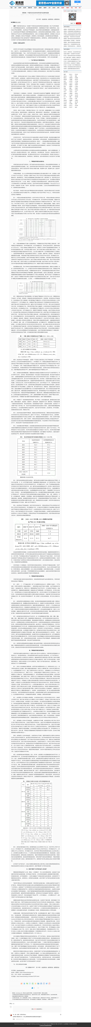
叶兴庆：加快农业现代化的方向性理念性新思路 (73, 55)
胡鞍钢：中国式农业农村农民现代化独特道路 (73, 33)
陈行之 (70, 74)
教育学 (45, 7)
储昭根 (70, 100)
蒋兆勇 (76, 96)
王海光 (76, 86)
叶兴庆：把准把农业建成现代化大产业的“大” (73, 61)
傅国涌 (70, 77)
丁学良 (70, 76)
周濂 (65, 88)
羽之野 (76, 105)
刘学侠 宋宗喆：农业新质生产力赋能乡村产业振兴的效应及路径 (77, 63)
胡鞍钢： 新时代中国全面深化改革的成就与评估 (74, 42)
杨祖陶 (65, 83)
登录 (35, 1009)
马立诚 (76, 81)
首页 (11, 7)
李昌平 (76, 84)
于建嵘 (70, 79)
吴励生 (65, 103)
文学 (49, 7)
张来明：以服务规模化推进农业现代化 (72, 68)
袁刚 (70, 102)
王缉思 (65, 90)
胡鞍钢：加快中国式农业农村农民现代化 (72, 38)
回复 (14, 1019)
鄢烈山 (65, 77)
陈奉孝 (70, 90)
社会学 (35, 7)
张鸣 (65, 86)
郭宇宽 (70, 81)
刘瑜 (76, 98)
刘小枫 (70, 95)
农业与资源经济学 (26, 974)
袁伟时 (65, 93)
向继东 (76, 83)
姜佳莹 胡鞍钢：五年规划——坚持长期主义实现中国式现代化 (76, 40)
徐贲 (65, 81)
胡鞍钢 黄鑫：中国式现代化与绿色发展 (72, 36)
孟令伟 (76, 95)
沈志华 (70, 83)
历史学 (53, 7)
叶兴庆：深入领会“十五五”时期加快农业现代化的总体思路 (76, 65)
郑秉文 (65, 105)
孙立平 (70, 107)
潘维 (76, 103)
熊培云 (76, 93)
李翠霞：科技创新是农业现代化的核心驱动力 (73, 66)
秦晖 (65, 74)
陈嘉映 (76, 77)
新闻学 (40, 7)
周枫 (70, 96)
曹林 (76, 76)
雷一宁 (65, 96)
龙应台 (65, 76)
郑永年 (76, 74)
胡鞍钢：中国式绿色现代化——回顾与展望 (73, 46)
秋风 (65, 95)
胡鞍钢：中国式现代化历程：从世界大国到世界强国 (74, 29)
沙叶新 (70, 98)
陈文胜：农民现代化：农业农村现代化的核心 (73, 51)
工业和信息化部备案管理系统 (45, 1025)
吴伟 (65, 98)
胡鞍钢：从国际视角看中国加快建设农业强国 (73, 31)
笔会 (72, 7)
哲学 (58, 7)
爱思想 (20, 3)
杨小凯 (76, 102)
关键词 (67, 7)
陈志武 (76, 79)
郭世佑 (76, 90)
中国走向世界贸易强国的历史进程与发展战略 (73, 35)
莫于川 (70, 105)
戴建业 (70, 84)
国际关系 (30, 7)
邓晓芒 (76, 88)
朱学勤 (70, 103)
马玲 (65, 91)
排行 (80, 7)
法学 (15, 7)
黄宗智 (65, 79)
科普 (76, 7)
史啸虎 (70, 93)
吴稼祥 (76, 100)
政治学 (24, 7)
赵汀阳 (65, 84)
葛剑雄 (65, 100)
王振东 (70, 91)
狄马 (76, 91)
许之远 (65, 102)
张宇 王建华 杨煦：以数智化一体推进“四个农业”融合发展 (75, 57)
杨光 (76, 107)
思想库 (62, 7)
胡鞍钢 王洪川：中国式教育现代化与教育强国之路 (74, 44)
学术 (16, 974)
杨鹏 (70, 88)
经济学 (19, 7)
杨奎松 (70, 86)
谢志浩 (65, 107)
